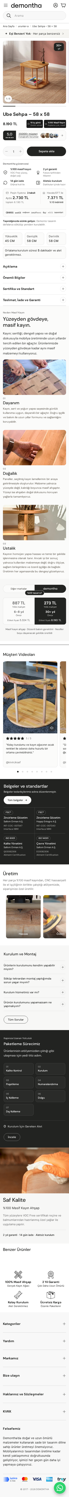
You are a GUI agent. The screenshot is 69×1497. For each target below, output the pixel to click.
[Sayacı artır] (20, 151)
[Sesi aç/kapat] (52, 728)
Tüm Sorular (16, 1019)
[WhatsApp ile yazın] (60, 1488)
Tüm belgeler (15, 800)
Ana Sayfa (8, 26)
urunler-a (23, 26)
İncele (12, 1137)
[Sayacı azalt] (6, 151)
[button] (34, 15)
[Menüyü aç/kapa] (5, 5)
